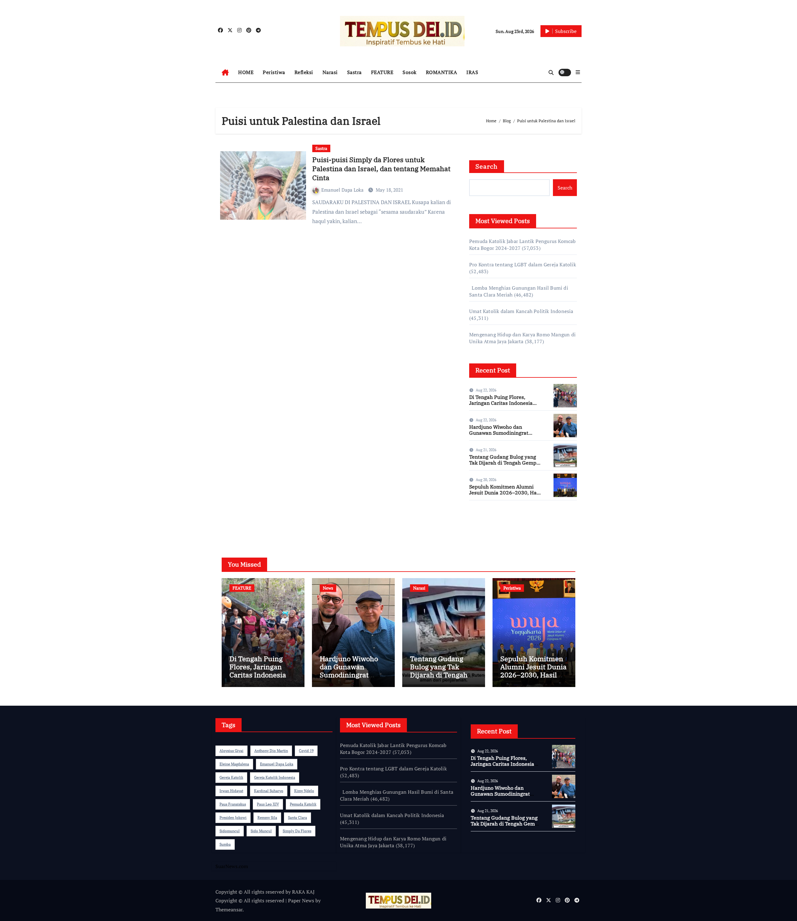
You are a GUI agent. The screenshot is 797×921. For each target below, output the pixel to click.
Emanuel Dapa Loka (343, 190)
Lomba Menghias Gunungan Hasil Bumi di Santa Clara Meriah (396, 795)
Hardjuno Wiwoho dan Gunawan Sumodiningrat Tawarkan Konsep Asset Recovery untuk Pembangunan (505, 436)
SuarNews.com (485, 523)
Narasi (330, 72)
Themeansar (229, 909)
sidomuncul (229, 831)
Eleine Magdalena (234, 764)
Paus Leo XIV (268, 804)
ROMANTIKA (441, 72)
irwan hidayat (231, 790)
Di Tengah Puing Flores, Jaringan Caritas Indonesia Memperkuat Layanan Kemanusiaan (501, 406)
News (328, 588)
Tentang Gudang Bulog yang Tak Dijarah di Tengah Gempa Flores (504, 463)
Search (486, 166)
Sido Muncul (261, 831)
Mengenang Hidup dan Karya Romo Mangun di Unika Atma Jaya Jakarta (522, 338)
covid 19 (306, 750)
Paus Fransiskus (232, 804)
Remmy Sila (267, 817)
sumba (225, 844)
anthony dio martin (271, 750)
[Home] (225, 72)
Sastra (354, 72)
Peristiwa (274, 72)
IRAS (472, 72)
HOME (245, 72)
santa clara (297, 817)
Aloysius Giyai (231, 750)
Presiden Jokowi (233, 817)
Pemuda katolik (303, 804)
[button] (578, 72)
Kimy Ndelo (304, 790)
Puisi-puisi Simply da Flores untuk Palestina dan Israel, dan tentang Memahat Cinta (381, 168)
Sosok (410, 72)
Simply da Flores (297, 831)
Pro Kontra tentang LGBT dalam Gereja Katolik (522, 264)
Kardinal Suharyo (268, 790)
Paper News (301, 900)
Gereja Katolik (231, 777)
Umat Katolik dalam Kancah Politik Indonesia (521, 311)
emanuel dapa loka (276, 764)
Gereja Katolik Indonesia (274, 777)
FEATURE (382, 72)
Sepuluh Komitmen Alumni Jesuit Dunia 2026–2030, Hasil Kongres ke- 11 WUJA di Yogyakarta (505, 496)
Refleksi (304, 72)
